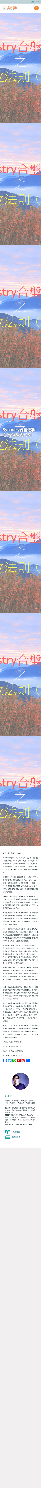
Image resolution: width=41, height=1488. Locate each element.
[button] (8, 422)
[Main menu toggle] (36, 8)
